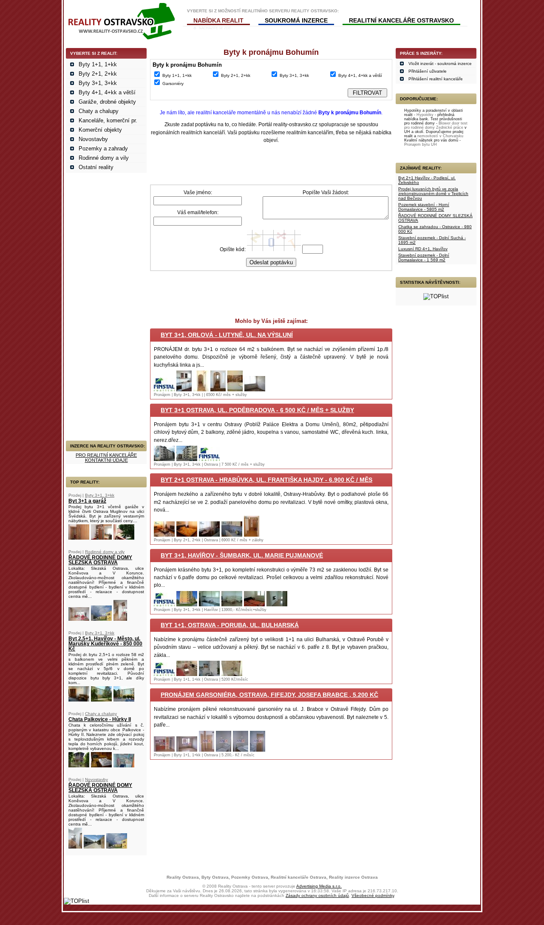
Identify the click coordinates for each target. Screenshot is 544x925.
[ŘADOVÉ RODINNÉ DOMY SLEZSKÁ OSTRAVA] (78, 619)
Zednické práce (449, 127)
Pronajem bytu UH (420, 144)
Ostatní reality (96, 167)
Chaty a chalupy (99, 111)
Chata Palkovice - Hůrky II (99, 719)
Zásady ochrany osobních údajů (317, 895)
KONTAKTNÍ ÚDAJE (106, 460)
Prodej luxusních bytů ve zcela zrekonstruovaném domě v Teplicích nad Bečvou (433, 194)
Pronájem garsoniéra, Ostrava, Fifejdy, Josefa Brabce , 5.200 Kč (269, 694)
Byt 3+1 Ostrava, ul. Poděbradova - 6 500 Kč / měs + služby (257, 410)
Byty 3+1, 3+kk (98, 83)
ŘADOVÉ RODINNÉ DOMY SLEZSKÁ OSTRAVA (100, 560)
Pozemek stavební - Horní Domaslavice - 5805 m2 (423, 207)
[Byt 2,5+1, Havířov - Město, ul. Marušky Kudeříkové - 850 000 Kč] (78, 699)
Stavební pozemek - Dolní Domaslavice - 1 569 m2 (423, 257)
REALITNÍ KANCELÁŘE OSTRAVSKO (401, 20)
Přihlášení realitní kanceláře (435, 78)
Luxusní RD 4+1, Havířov (423, 248)
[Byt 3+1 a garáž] (78, 538)
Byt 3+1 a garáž (87, 501)
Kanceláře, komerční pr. (108, 120)
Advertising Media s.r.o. (319, 886)
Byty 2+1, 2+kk (98, 74)
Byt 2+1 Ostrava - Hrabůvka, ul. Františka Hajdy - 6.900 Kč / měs (266, 479)
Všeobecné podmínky (372, 895)
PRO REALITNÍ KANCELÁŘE (106, 455)
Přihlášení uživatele (427, 71)
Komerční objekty (100, 130)
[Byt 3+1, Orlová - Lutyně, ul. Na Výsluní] (164, 389)
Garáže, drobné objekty (107, 102)
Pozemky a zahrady (103, 148)
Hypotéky (425, 115)
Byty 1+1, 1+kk (98, 64)
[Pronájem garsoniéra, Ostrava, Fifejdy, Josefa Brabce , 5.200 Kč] (164, 750)
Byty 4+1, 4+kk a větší (107, 92)
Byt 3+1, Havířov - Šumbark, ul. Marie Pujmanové (242, 555)
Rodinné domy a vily (104, 158)
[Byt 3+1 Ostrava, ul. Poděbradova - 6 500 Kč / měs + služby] (164, 459)
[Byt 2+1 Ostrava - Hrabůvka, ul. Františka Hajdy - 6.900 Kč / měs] (164, 535)
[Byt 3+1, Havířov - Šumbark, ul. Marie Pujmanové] (164, 604)
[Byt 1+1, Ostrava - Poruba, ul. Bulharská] (164, 674)
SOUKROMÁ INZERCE (296, 20)
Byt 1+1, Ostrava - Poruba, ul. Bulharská (230, 625)
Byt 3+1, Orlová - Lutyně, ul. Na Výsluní (227, 334)
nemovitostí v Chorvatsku (440, 136)
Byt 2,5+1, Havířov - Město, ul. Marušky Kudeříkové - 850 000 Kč (105, 643)
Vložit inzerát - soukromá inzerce (440, 63)
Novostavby (93, 139)
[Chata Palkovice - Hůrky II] (78, 765)
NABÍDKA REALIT (218, 20)
